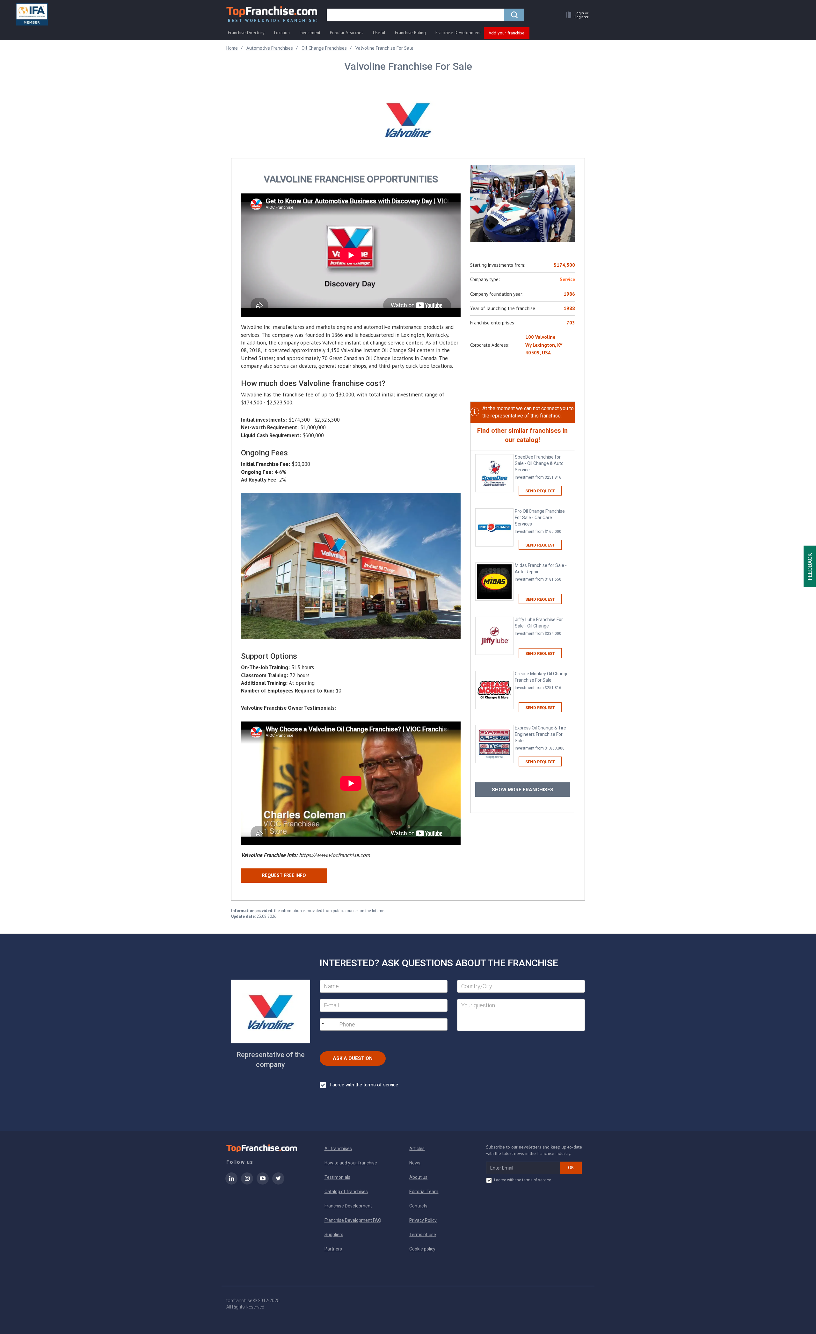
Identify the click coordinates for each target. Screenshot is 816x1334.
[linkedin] (231, 1182)
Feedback (809, 566)
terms (527, 1180)
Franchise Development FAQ (352, 1220)
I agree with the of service (522, 1180)
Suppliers (333, 1234)
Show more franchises (522, 790)
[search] (514, 15)
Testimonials (337, 1177)
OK (571, 1167)
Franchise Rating (410, 32)
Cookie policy (422, 1248)
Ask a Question (353, 1058)
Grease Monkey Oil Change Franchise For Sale (542, 680)
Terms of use (422, 1234)
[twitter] (278, 1182)
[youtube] (263, 1182)
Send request (540, 491)
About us (418, 1177)
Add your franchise (507, 33)
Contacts (418, 1205)
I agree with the (364, 1085)
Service (567, 279)
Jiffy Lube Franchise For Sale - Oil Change (539, 626)
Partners (333, 1248)
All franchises (338, 1148)
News (414, 1162)
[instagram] (247, 1182)
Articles (417, 1148)
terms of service (380, 1085)
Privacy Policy (423, 1220)
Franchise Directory (246, 32)
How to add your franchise (350, 1162)
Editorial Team (423, 1191)
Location (282, 32)
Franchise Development (458, 32)
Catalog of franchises (346, 1191)
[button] (576, 15)
